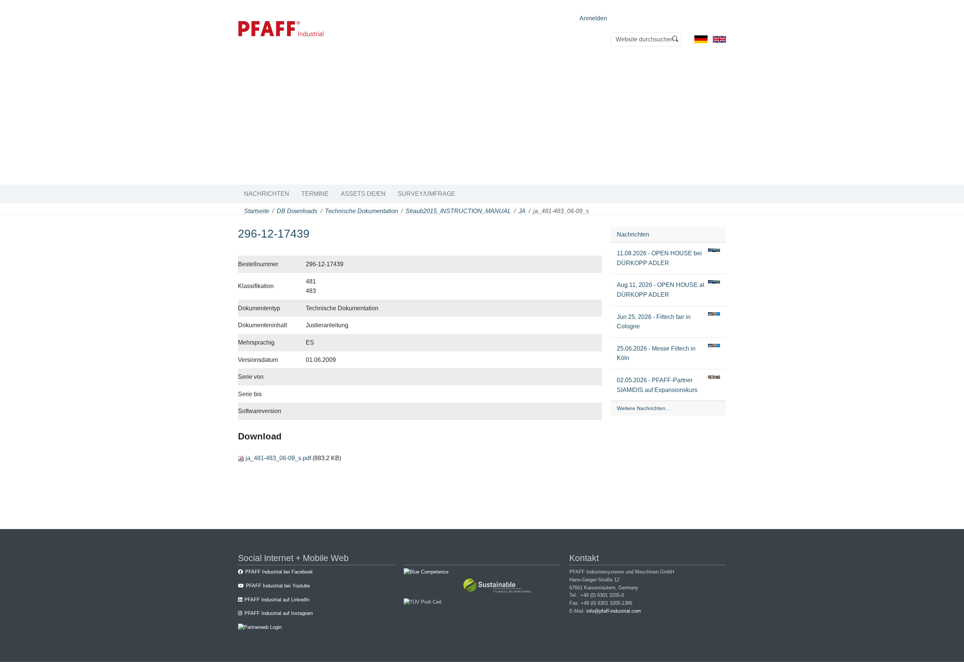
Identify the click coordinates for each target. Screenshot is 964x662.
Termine (315, 194)
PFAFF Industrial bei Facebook (279, 572)
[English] (719, 39)
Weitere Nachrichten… (644, 408)
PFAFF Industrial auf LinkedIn (277, 600)
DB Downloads (297, 211)
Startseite (256, 211)
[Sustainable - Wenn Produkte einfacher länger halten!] (498, 587)
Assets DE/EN (363, 194)
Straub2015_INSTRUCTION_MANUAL (458, 211)
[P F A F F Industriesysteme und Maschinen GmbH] (281, 29)
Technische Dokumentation (361, 211)
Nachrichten (266, 194)
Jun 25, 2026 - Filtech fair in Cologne (654, 322)
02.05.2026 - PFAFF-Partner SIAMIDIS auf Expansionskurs (657, 385)
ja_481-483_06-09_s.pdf (278, 458)
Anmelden (593, 18)
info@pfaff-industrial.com (613, 611)
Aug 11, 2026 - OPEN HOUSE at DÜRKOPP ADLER (660, 290)
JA (522, 211)
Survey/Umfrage (426, 194)
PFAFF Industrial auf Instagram (278, 613)
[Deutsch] (701, 39)
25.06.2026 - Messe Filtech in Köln (656, 353)
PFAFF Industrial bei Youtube (278, 586)
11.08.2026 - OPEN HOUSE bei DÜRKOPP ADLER (659, 258)
